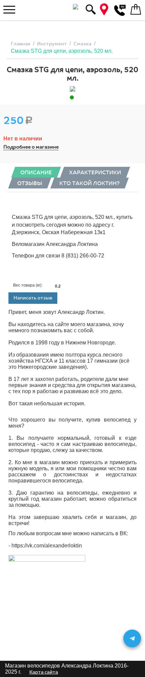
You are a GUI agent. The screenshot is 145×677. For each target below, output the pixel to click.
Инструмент (52, 44)
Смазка (82, 44)
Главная (20, 44)
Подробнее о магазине (31, 147)
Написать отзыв (32, 298)
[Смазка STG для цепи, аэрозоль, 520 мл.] (72, 89)
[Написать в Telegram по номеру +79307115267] (132, 638)
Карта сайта (43, 672)
